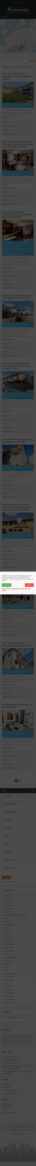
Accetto (6, 585)
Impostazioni (16, 588)
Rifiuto (29, 585)
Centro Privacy (6, 588)
